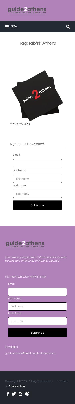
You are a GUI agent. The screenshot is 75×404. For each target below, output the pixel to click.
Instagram (20, 393)
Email (16, 154)
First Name (19, 170)
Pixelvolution (17, 386)
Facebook (8, 393)
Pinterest (27, 393)
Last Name (19, 185)
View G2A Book (20, 124)
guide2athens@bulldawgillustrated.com (30, 353)
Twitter (14, 393)
